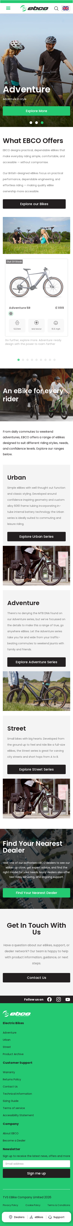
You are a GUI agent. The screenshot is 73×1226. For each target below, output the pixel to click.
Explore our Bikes (34, 204)
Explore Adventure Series (36, 662)
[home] (33, 8)
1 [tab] (18, 360)
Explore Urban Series (36, 536)
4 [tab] (32, 360)
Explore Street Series (36, 769)
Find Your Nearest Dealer (36, 892)
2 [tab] (23, 360)
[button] (8, 8)
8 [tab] (50, 360)
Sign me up (36, 1173)
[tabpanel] (36, 303)
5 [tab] (36, 360)
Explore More (36, 110)
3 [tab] (27, 360)
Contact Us (36, 977)
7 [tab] (45, 360)
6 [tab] (41, 360)
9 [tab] (54, 360)
